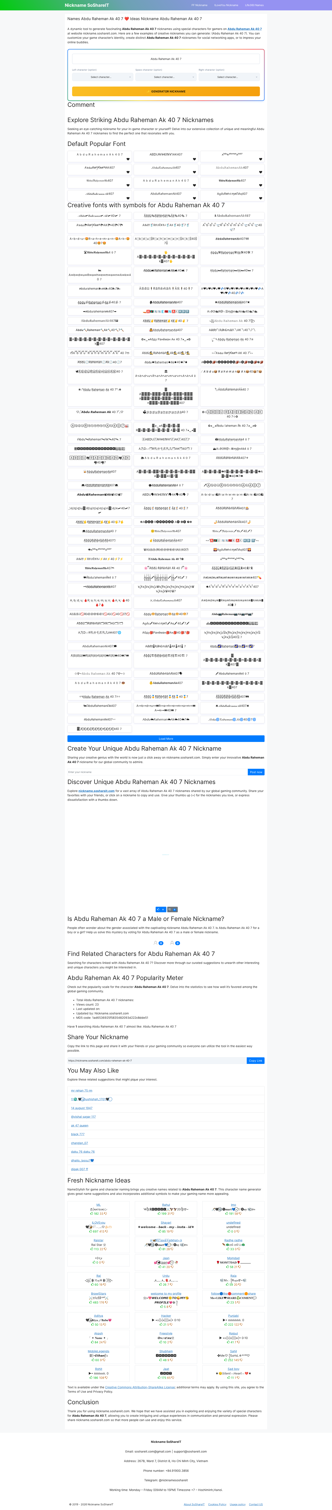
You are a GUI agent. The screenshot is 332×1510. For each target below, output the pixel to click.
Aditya (98, 1316)
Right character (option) (211, 69)
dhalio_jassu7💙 (82, 1160)
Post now (256, 772)
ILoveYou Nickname (226, 5)
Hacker (166, 1316)
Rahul (166, 1205)
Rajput (233, 1333)
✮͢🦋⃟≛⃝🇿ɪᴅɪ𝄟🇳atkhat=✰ (166, 1240)
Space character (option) (148, 69)
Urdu (166, 1276)
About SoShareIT (194, 1504)
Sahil (233, 1351)
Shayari (166, 1222)
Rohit (98, 1369)
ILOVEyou (98, 1222)
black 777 (78, 1134)
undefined (233, 1222)
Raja (233, 1276)
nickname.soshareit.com (97, 791)
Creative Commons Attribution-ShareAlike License (140, 1387)
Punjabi (233, 1316)
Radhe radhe (233, 1240)
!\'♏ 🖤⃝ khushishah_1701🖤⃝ (90, 1099)
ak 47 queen (79, 1125)
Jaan (166, 1258)
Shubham (166, 1351)
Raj (98, 1276)
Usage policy (238, 1504)
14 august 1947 (82, 1108)
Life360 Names (254, 5)
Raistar (98, 1240)
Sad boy (233, 1369)
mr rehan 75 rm (81, 1090)
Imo (233, 1205)
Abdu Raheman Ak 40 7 (245, 29)
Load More (166, 738)
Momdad (233, 1258)
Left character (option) (84, 69)
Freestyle (166, 1333)
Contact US (256, 1504)
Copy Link (255, 1060)
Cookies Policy (217, 1504)
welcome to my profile (166, 1293)
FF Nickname (200, 5)
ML (98, 1205)
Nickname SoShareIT (87, 5)
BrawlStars (98, 1293)
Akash (98, 1333)
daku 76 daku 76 (83, 1151)
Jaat (166, 1369)
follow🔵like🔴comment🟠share (233, 1293)
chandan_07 (79, 1143)
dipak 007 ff (79, 1169)
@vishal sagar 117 (83, 1116)
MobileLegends (98, 1351)
